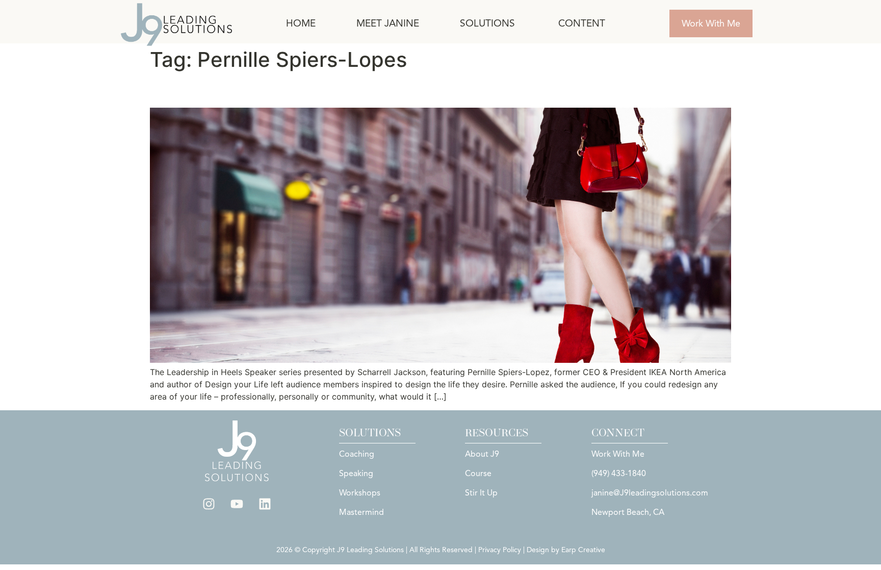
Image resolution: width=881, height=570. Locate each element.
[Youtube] (237, 504)
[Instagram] (209, 504)
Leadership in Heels (226, 90)
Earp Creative (583, 550)
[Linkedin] (265, 504)
